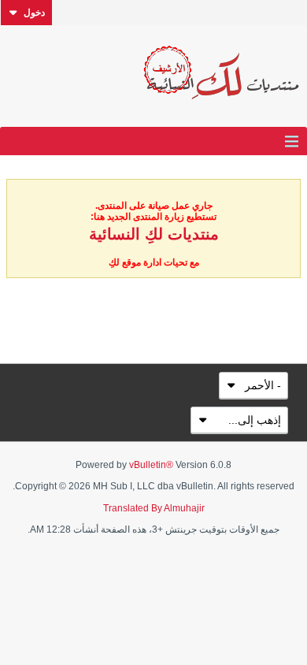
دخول (34, 12)
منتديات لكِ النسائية (154, 234)
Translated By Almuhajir (154, 508)
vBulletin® (151, 464)
